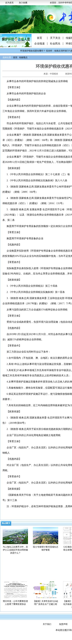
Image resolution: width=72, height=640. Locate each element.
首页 (39, 38)
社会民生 (55, 43)
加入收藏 (23, 2)
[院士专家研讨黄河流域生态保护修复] (45, 535)
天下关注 (55, 38)
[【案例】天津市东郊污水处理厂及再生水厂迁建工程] (45, 589)
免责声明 (63, 624)
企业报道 (39, 43)
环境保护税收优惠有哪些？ (30, 51)
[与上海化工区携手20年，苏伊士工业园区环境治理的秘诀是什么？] (15, 535)
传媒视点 (23, 57)
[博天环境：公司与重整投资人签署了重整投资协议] (15, 589)
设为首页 (9, 2)
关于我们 (47, 624)
